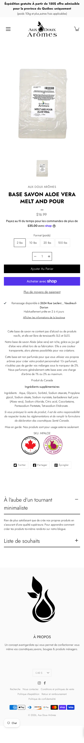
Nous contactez (30, 689)
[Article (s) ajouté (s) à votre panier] (77, 29)
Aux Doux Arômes (47, 715)
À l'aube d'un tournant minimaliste (28, 504)
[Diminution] (35, 256)
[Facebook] (44, 683)
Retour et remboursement (54, 694)
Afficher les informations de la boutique (44, 317)
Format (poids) (42, 235)
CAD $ (39, 672)
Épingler (64, 465)
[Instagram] (39, 683)
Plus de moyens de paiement (42, 292)
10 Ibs (33, 243)
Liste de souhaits (22, 541)
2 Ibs (20, 243)
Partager (42, 465)
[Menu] (8, 29)
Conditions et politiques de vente (57, 689)
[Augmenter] (49, 256)
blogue (61, 529)
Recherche (15, 689)
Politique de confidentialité (42, 699)
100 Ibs (62, 243)
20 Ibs (47, 243)
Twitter (22, 465)
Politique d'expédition (28, 694)
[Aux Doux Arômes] (42, 29)
